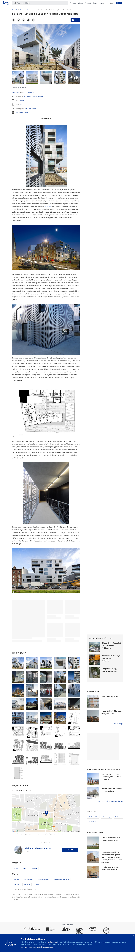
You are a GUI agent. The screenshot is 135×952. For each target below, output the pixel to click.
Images (101, 3)
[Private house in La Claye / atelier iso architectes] (93, 872)
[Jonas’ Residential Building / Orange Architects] (93, 716)
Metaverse (92, 822)
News (95, 3)
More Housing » (118, 724)
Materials (118, 817)
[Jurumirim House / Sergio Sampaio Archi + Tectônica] (94, 659)
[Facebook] (13, 20)
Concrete (34, 868)
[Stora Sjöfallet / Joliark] (93, 701)
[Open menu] (130, 3)
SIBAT (26, 112)
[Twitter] (18, 20)
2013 (21, 104)
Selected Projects (43, 880)
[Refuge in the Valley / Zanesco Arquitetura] (94, 672)
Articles (80, 3)
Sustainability (93, 817)
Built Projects (28, 880)
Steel (24, 868)
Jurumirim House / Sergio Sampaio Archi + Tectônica (111, 658)
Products (88, 3)
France (31, 92)
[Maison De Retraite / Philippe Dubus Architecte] (93, 793)
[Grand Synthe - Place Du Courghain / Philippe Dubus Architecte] (93, 779)
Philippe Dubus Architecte (33, 96)
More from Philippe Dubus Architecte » (110, 801)
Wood (16, 868)
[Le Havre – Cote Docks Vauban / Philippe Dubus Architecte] (18, 663)
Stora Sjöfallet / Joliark (109, 696)
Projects (73, 3)
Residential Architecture (61, 880)
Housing (15, 92)
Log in (112, 3)
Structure (19, 112)
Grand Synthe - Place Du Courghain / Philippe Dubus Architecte (111, 777)
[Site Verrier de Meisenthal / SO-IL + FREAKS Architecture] (94, 647)
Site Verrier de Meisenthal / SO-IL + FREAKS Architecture (111, 645)
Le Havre (47, 206)
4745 (22, 100)
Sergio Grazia (31, 108)
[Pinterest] (33, 20)
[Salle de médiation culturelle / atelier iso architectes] (93, 843)
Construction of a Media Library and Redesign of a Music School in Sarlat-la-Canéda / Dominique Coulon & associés (111, 857)
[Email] (28, 20)
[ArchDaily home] (6, 3)
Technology (106, 817)
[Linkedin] (23, 20)
